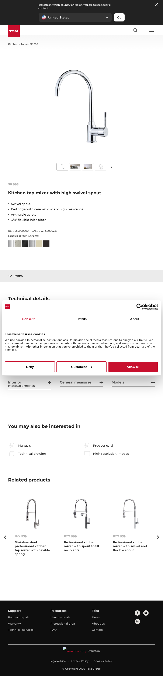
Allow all (133, 367)
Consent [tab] (28, 319)
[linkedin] (137, 621)
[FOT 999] (81, 514)
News (96, 617)
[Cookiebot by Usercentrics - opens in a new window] (139, 307)
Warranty (14, 623)
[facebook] (137, 613)
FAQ (54, 629)
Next (111, 167)
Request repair (18, 617)
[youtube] (146, 613)
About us (98, 623)
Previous (5, 537)
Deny (30, 367)
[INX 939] (32, 514)
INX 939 (21, 536)
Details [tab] (81, 319)
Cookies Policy (103, 661)
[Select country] (143, 30)
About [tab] (134, 319)
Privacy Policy (80, 661)
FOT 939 (119, 536)
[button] (75, 17)
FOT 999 (70, 536)
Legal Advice (58, 661)
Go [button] (119, 17)
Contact (97, 629)
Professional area (63, 623)
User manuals (60, 617)
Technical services (21, 629)
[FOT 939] (130, 514)
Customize (79, 367)
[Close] (156, 4)
